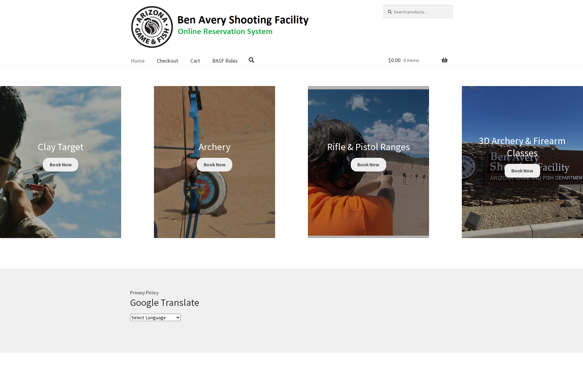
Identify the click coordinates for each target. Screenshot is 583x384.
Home (138, 60)
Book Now (61, 164)
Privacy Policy (144, 292)
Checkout (167, 60)
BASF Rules (225, 60)
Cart (195, 60)
